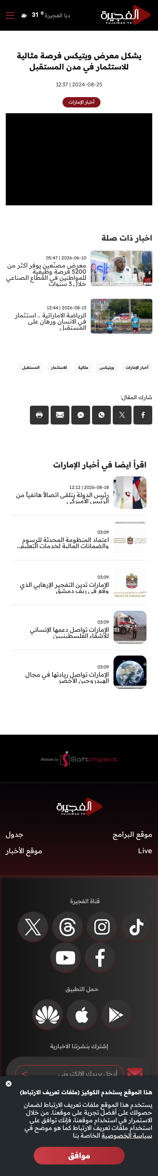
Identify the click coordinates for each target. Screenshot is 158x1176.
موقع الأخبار (24, 850)
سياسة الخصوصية (127, 1135)
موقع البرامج (132, 834)
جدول (14, 834)
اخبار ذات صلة (127, 238)
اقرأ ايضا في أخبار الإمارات (99, 464)
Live (145, 850)
